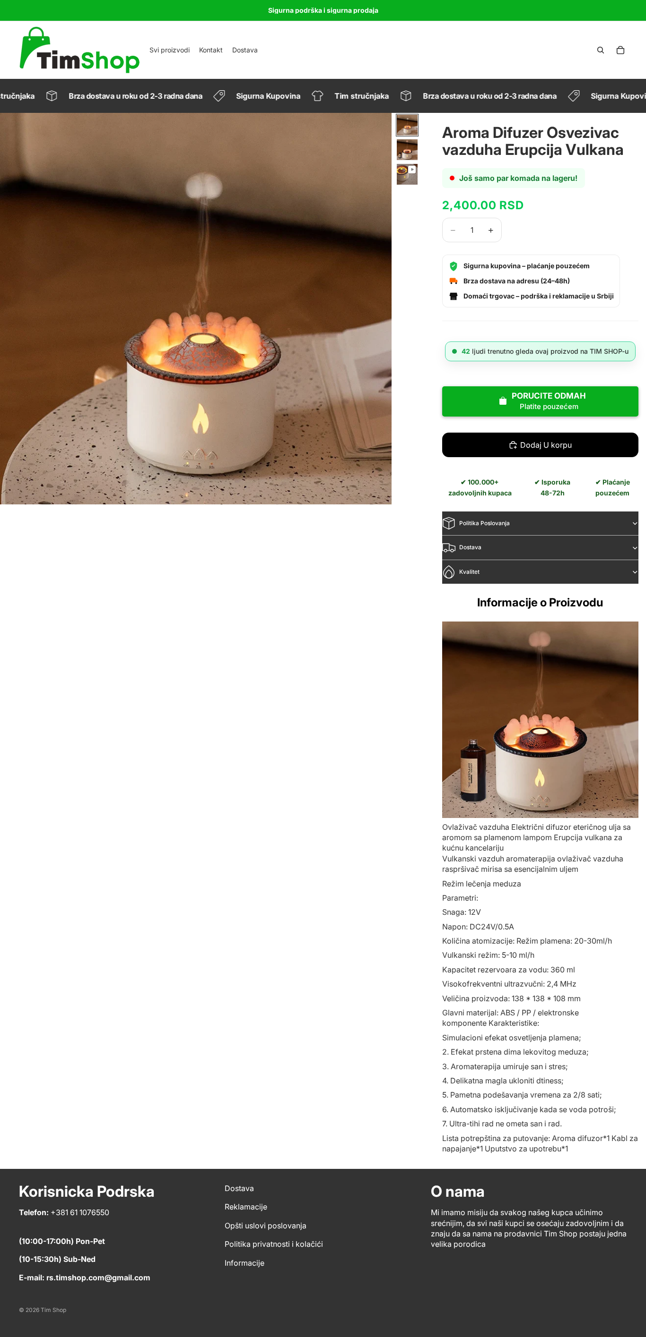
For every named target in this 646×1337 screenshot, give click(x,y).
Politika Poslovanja (484, 523)
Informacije (244, 1263)
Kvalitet (469, 571)
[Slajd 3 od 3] (407, 174)
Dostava (470, 547)
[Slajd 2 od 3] (407, 149)
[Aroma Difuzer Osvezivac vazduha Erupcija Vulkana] (540, 720)
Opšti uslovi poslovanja (265, 1225)
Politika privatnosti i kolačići (274, 1244)
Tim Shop (53, 1309)
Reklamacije (246, 1207)
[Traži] (600, 50)
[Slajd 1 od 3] (407, 125)
